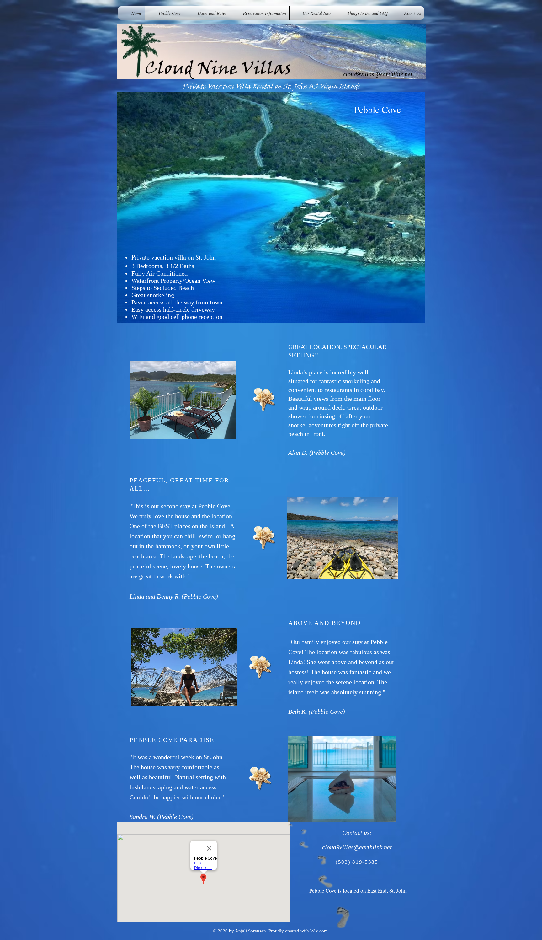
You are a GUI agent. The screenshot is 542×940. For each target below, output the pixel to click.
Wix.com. (319, 930)
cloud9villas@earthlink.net (377, 74)
